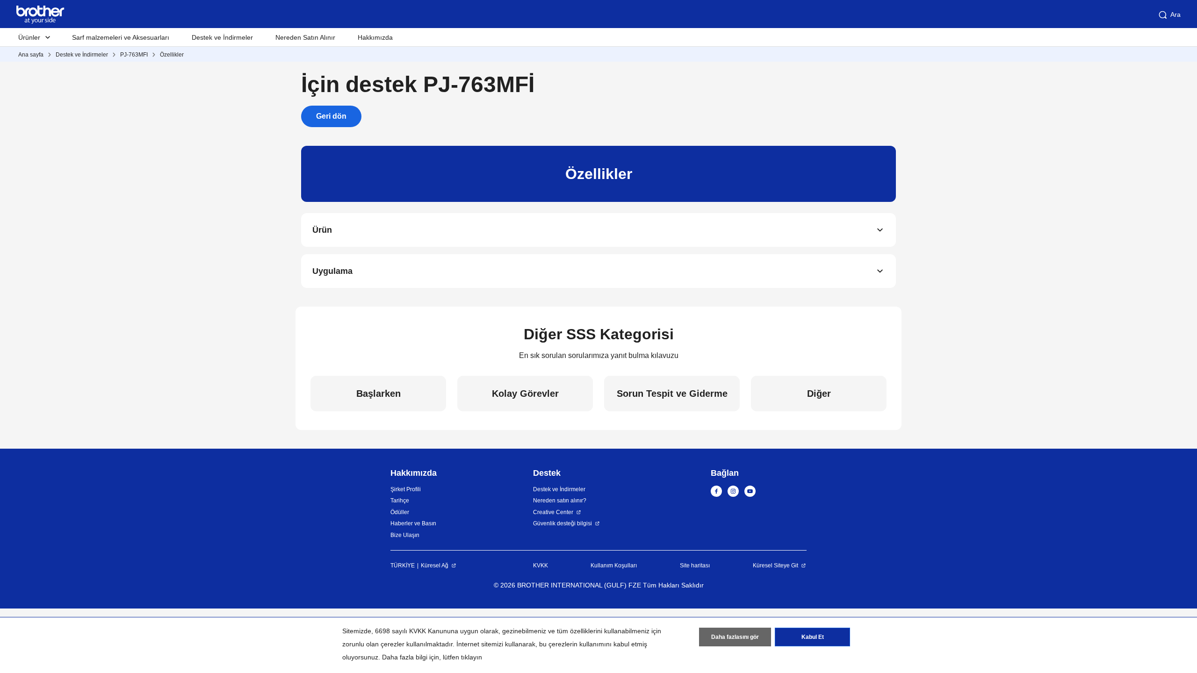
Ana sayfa (30, 54)
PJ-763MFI (134, 54)
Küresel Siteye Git (775, 565)
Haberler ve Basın (413, 523)
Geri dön (331, 116)
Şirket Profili (405, 489)
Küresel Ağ (434, 565)
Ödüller (399, 512)
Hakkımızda (375, 37)
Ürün (322, 230)
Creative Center (553, 512)
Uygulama (332, 271)
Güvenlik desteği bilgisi (562, 523)
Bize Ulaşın (404, 535)
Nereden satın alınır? (559, 500)
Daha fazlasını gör (735, 637)
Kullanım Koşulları (614, 565)
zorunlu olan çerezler (373, 644)
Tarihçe (399, 500)
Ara (1175, 14)
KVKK (540, 565)
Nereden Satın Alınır (305, 37)
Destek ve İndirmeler (222, 37)
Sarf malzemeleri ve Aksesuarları (120, 37)
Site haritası (695, 565)
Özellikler (172, 54)
